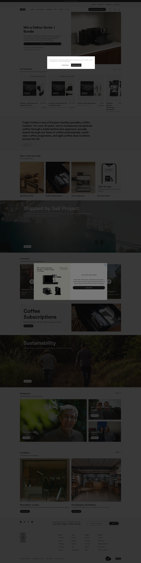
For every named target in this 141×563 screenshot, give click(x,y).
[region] (71, 62)
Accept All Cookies (76, 65)
